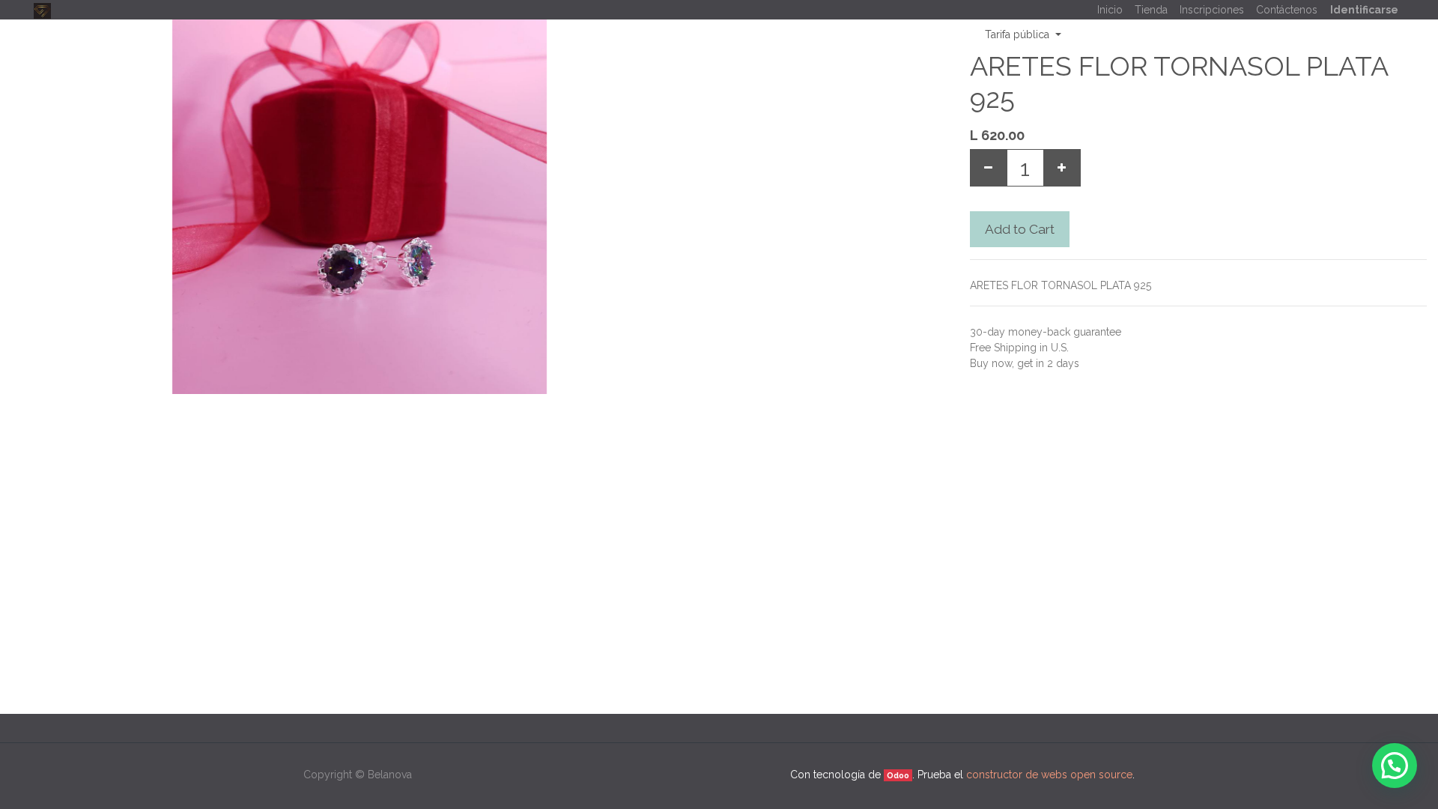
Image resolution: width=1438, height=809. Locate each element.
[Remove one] (988, 168)
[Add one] (1062, 168)
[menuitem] (1110, 10)
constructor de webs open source (1049, 775)
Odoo (898, 775)
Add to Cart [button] (1020, 229)
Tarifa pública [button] (1018, 34)
